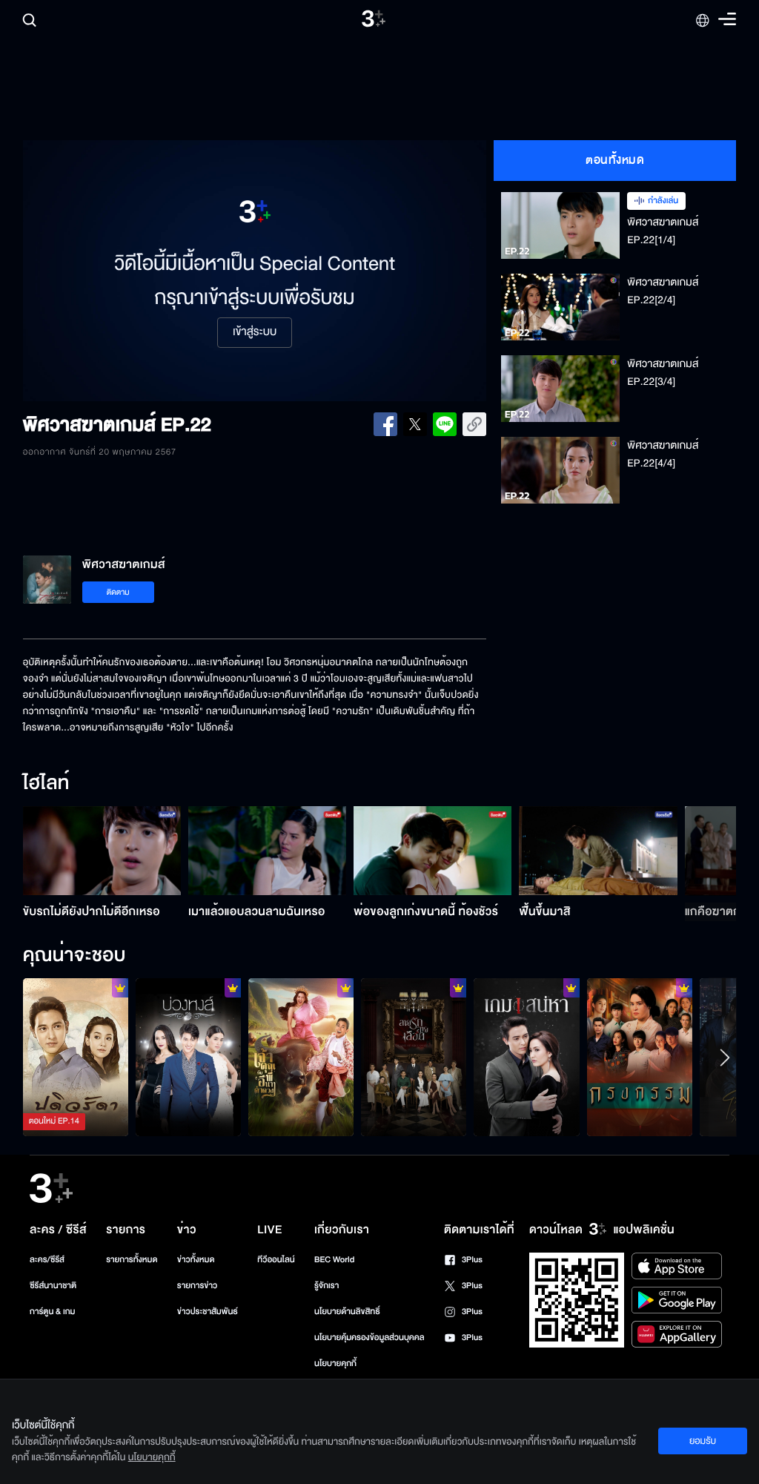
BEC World (334, 1260)
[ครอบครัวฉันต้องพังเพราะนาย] (526, 1057)
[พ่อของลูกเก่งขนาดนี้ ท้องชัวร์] (432, 850)
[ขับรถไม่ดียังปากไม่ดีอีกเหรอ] (102, 850)
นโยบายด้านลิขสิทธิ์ (347, 1312)
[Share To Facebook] (385, 424)
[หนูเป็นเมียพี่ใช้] (639, 1057)
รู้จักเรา (326, 1286)
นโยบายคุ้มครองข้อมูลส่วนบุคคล (369, 1337)
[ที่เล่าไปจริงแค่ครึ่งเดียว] (75, 1057)
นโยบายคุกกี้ (335, 1363)
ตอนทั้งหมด (615, 160)
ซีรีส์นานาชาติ (53, 1286)
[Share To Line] (445, 424)
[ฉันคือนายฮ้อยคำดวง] (301, 1057)
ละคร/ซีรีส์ (47, 1260)
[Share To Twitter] (415, 424)
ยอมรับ (702, 1441)
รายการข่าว (197, 1286)
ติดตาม (118, 592)
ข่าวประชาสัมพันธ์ (207, 1312)
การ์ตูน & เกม (53, 1312)
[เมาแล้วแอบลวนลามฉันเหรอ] (267, 850)
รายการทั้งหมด (131, 1260)
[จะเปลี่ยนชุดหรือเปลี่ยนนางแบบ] (188, 1057)
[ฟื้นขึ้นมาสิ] (598, 850)
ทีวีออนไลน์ (275, 1260)
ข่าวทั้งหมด (196, 1260)
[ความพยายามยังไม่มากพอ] (413, 1057)
